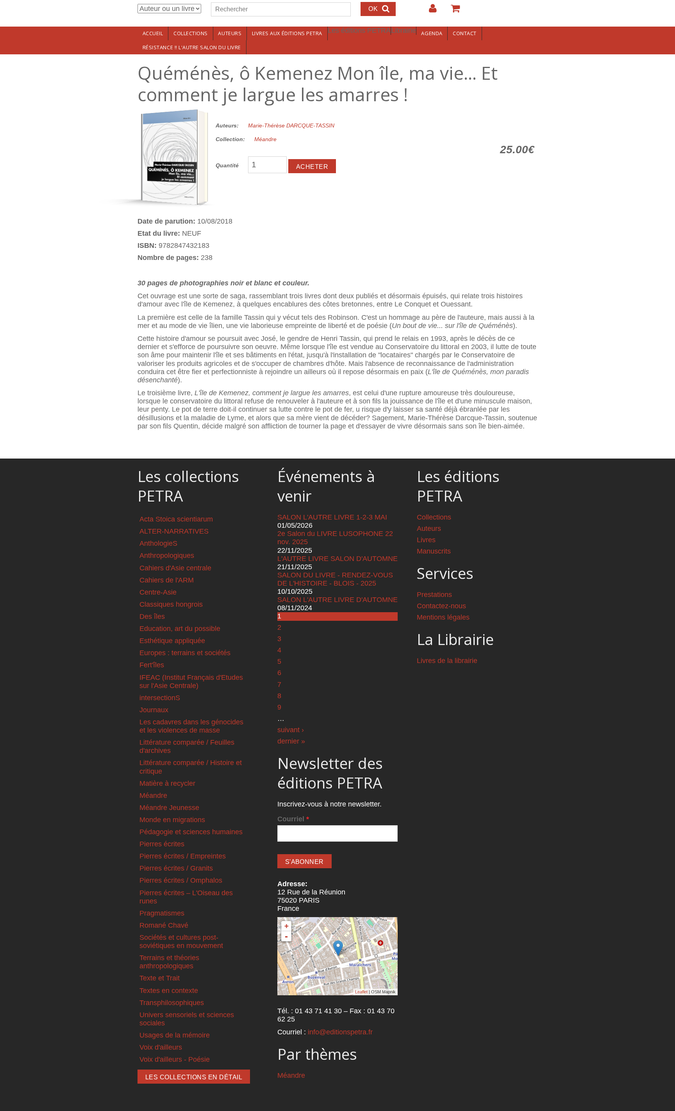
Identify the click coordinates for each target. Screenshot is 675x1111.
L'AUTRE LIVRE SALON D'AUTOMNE (337, 559)
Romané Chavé (163, 925)
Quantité (227, 165)
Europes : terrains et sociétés (184, 653)
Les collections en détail (193, 1077)
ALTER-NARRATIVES (174, 531)
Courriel (293, 819)
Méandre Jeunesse (169, 808)
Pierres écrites (161, 844)
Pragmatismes (161, 913)
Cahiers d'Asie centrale (175, 568)
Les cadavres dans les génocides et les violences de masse (191, 726)
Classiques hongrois (171, 604)
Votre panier (452, 11)
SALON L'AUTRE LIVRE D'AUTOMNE (337, 600)
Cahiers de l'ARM (166, 580)
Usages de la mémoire (174, 1035)
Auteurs (229, 33)
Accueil (153, 33)
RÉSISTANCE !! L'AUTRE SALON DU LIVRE (192, 47)
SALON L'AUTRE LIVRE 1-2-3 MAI (332, 517)
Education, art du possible (179, 629)
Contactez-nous (441, 606)
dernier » (291, 741)
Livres (426, 540)
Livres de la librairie (447, 661)
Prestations (434, 595)
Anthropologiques (166, 555)
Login (429, 11)
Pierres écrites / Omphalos (180, 880)
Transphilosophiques (171, 1003)
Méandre (265, 139)
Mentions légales (443, 617)
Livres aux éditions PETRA (287, 33)
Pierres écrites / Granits (176, 868)
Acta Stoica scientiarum (176, 519)
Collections (190, 33)
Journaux (153, 710)
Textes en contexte (168, 991)
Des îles (152, 616)
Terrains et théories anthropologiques (169, 962)
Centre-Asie (158, 592)
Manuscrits (434, 551)
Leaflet (361, 991)
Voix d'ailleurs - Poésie (174, 1059)
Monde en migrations (172, 820)
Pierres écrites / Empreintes (182, 856)
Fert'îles (151, 665)
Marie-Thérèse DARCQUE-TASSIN (291, 125)
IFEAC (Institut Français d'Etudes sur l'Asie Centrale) (191, 682)
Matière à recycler (167, 783)
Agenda (431, 33)
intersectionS (159, 698)
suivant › (290, 730)
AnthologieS (158, 543)
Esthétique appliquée (172, 641)
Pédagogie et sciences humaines (191, 832)
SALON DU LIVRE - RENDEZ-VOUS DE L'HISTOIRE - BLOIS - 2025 (335, 579)
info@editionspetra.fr (340, 1032)
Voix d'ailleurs (160, 1047)
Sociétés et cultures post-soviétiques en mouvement (181, 942)
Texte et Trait (159, 978)
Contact (465, 33)
